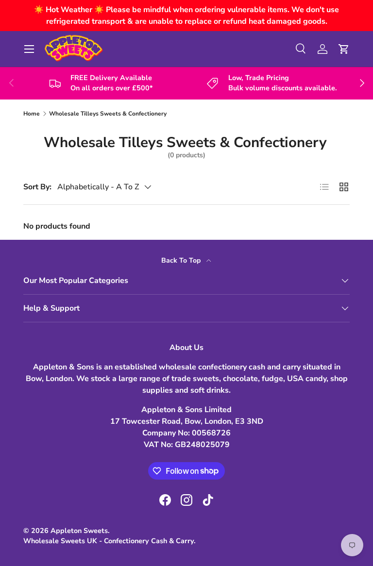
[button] (344, 49)
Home (31, 114)
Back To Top (182, 260)
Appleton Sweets (79, 530)
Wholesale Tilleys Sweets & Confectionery (108, 114)
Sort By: (37, 187)
